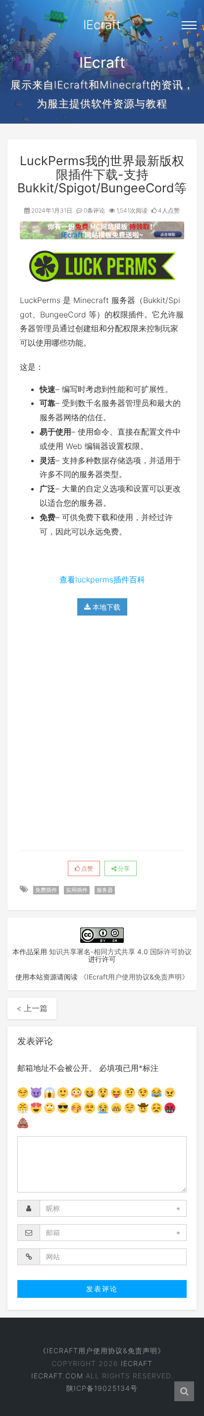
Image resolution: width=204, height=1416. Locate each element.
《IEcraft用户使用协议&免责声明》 (134, 977)
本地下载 (105, 607)
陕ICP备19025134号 (102, 1388)
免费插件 (46, 889)
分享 (123, 868)
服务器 (105, 889)
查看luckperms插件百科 (102, 579)
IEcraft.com (57, 1376)
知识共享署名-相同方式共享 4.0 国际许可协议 (120, 951)
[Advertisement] (102, 731)
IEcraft (102, 24)
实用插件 (77, 889)
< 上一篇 (32, 1008)
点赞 (86, 868)
